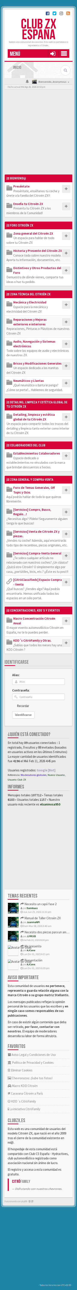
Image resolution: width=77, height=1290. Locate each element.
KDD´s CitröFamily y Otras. (32, 640)
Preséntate (21, 186)
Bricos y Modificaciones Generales (37, 363)
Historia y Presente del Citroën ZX (37, 251)
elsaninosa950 (50, 804)
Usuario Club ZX (17, 779)
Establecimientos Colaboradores (36, 453)
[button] (53, 53)
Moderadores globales (33, 774)
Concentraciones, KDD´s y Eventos (35, 610)
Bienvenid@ (18, 178)
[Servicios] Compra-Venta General (37, 553)
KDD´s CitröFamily (23, 1101)
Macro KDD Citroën (24, 1086)
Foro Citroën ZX (21, 225)
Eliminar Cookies (21, 1070)
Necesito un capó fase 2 (40, 904)
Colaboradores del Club (27, 445)
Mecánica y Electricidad (29, 302)
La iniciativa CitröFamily (24, 1109)
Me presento (32, 946)
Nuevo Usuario (56, 774)
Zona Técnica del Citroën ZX (30, 294)
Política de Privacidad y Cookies (32, 1063)
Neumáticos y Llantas (28, 381)
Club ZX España (38, 29)
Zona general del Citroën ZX (33, 233)
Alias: (16, 675)
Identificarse (16, 662)
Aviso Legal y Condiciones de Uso (33, 1055)
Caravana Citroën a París (26, 1093)
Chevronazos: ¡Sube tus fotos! (31, 1078)
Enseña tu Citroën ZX (28, 204)
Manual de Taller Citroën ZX (42, 918)
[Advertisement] (38, 133)
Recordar (23, 706)
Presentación (33, 960)
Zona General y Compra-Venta (31, 479)
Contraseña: (21, 690)
